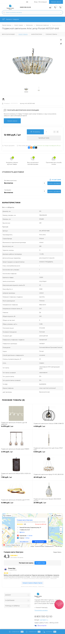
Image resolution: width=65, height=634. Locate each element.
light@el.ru (44, 620)
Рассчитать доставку (25, 145)
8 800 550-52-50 (25, 7)
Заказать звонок (56, 2)
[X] (36, 148)
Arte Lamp (42, 234)
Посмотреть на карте (41, 610)
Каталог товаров (12, 19)
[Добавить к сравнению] (60, 43)
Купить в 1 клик (44, 138)
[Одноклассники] (31, 148)
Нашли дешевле (9, 145)
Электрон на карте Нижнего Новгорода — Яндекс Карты (32, 586)
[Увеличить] (32, 61)
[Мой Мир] (34, 148)
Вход (35, 2)
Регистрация (43, 2)
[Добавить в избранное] (60, 39)
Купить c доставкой (54, 183)
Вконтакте (41, 625)
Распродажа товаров (59, 604)
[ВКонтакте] (29, 148)
